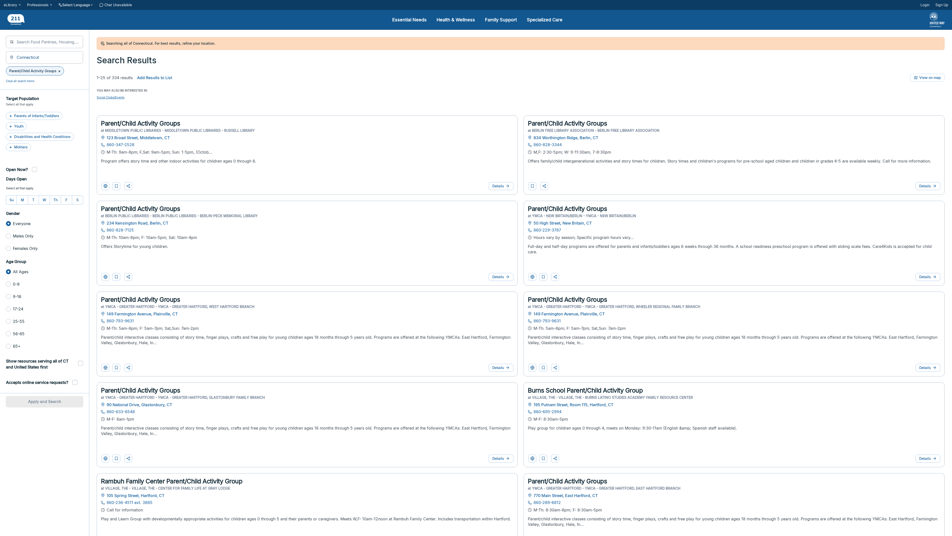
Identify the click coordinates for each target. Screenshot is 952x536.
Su (11, 200)
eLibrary (10, 5)
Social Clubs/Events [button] (110, 97)
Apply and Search (44, 401)
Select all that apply (19, 188)
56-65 (19, 333)
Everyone (21, 223)
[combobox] (44, 42)
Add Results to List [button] (154, 78)
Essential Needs (409, 19)
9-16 (17, 296)
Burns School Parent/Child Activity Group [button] (585, 390)
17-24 (18, 308)
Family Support (501, 19)
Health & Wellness (456, 19)
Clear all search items (20, 81)
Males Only (23, 236)
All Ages (20, 271)
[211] (16, 20)
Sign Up (941, 5)
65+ (17, 346)
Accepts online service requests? (37, 382)
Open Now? (17, 169)
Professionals (37, 5)
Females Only (25, 248)
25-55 (19, 321)
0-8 (16, 284)
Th (55, 200)
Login (925, 5)
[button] (116, 186)
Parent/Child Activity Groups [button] (140, 123)
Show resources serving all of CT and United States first (37, 364)
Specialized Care (545, 19)
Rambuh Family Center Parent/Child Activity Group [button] (171, 481)
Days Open (16, 178)
